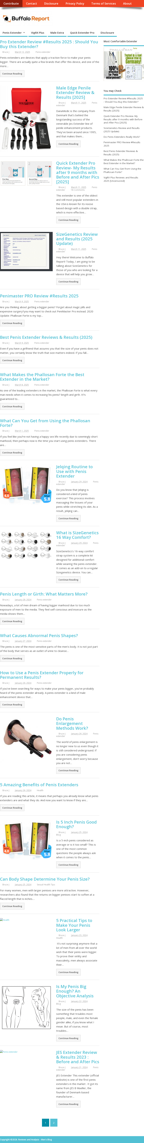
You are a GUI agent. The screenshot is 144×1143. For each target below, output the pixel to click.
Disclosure (51, 3)
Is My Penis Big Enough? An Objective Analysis (75, 991)
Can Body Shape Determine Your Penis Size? (45, 879)
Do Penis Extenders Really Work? (122, 136)
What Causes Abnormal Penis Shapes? (39, 635)
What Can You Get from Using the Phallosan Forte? (45, 423)
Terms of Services (103, 3)
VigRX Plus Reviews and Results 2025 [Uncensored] (121, 179)
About (127, 3)
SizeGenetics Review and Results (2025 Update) (77, 238)
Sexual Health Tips (46, 884)
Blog (58, 834)
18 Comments (78, 189)
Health (40, 790)
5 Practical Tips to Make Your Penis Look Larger (74, 925)
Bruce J (5, 52)
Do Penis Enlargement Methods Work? (72, 723)
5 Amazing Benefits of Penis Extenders (39, 784)
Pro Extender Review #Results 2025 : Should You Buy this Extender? (49, 44)
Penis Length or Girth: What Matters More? (43, 594)
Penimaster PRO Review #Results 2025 (39, 296)
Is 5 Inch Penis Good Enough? (76, 824)
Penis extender (43, 52)
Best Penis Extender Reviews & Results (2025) (46, 337)
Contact (31, 3)
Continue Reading (12, 73)
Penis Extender (12, 32)
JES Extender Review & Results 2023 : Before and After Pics (77, 1056)
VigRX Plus (37, 32)
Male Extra (57, 32)
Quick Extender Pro (82, 32)
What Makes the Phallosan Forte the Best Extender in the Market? (42, 377)
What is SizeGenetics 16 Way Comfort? (77, 535)
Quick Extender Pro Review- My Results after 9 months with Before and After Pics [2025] (77, 172)
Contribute (11, 3)
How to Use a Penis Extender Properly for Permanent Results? (41, 675)
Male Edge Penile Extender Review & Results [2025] (75, 92)
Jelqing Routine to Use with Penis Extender (74, 471)
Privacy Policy (75, 3)
